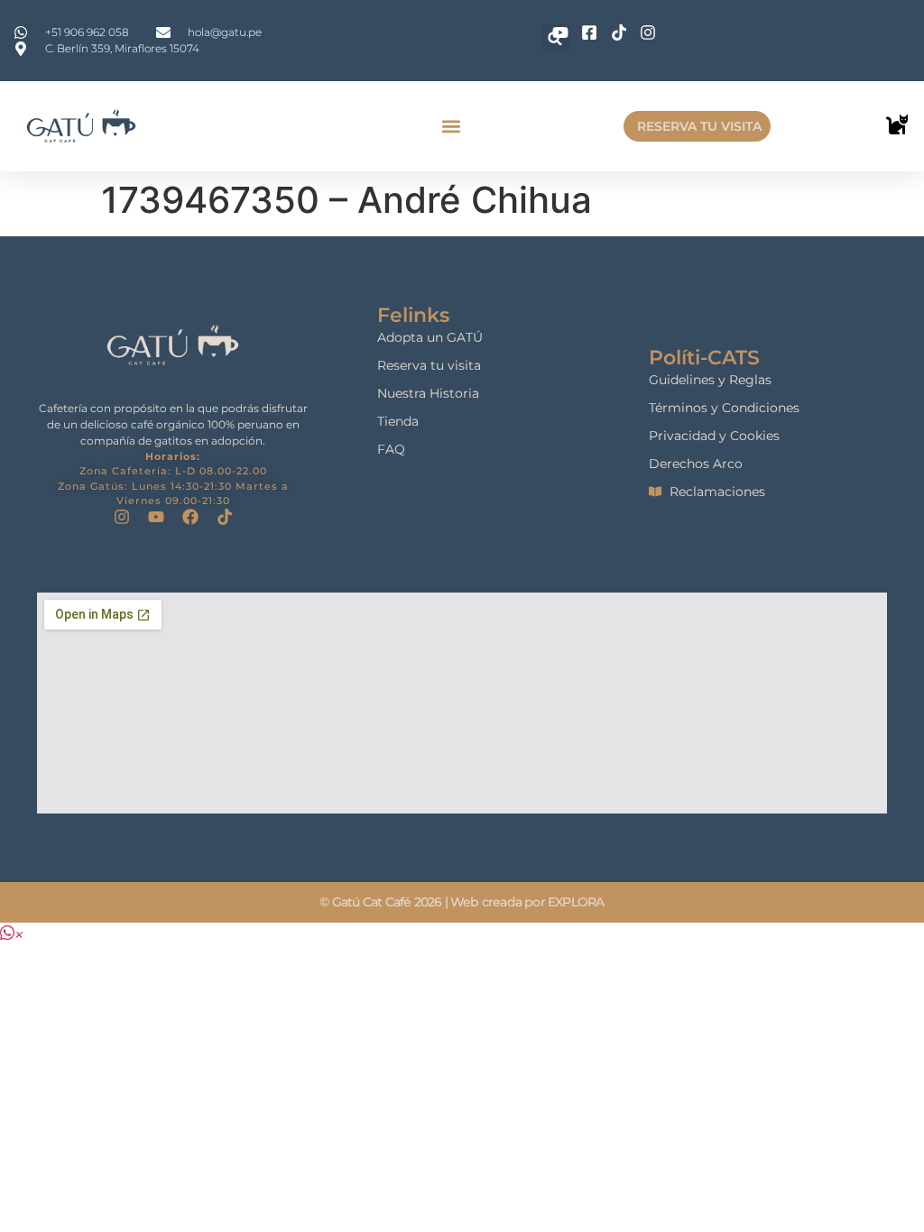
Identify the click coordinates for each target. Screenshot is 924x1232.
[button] (451, 127)
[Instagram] (122, 517)
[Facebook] (190, 517)
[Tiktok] (225, 517)
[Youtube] (156, 517)
